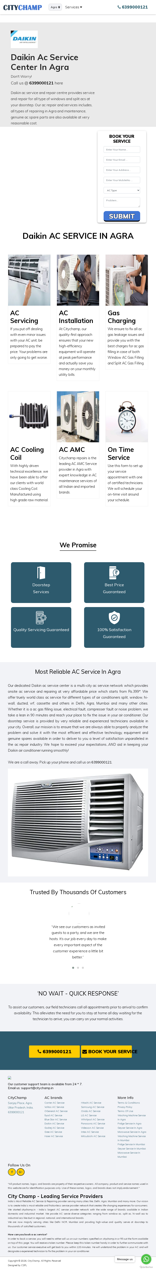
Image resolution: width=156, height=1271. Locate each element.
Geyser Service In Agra (130, 1127)
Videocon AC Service (92, 1127)
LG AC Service (88, 1115)
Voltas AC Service (54, 1106)
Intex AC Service (90, 1131)
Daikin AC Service (54, 1123)
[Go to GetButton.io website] (146, 1267)
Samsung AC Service (92, 1106)
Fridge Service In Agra (129, 1123)
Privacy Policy (125, 1106)
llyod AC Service (53, 1115)
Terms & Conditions (129, 1102)
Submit (122, 216)
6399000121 (41, 82)
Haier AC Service (53, 1136)
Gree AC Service (53, 1131)
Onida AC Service (90, 1111)
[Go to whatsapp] (146, 1259)
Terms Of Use (125, 1111)
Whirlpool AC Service (92, 1119)
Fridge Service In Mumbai (131, 1144)
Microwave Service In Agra (132, 1131)
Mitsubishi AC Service (93, 1136)
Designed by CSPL (17, 1265)
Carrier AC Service (54, 1102)
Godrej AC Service (54, 1127)
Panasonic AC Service (93, 1123)
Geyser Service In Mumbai (132, 1148)
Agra (54, 7)
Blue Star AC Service (55, 1119)
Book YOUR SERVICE (109, 1051)
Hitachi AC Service (91, 1102)
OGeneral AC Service (55, 1111)
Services (72, 7)
